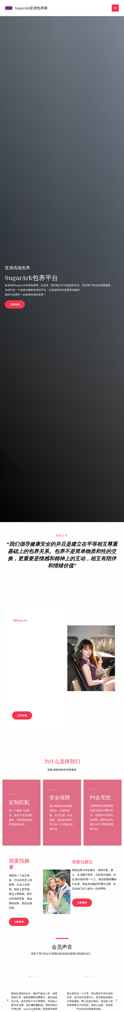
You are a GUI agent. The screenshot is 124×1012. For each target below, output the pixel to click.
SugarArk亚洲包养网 (31, 8)
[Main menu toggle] (115, 8)
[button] (15, 304)
